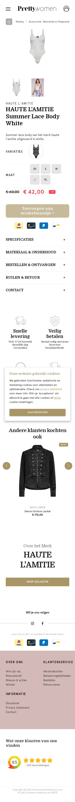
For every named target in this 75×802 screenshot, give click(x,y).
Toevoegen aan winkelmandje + (37, 210)
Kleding (19, 21)
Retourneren (51, 684)
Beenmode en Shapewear (56, 21)
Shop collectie (37, 581)
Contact (14, 290)
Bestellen (49, 680)
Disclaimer (13, 703)
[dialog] (37, 394)
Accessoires (35, 21)
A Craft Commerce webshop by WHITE (38, 792)
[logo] (37, 9)
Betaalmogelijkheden (57, 676)
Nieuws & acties (16, 680)
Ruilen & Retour (23, 277)
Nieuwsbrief (14, 676)
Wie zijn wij (13, 671)
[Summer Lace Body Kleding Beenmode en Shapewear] (37, 46)
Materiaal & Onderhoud (31, 252)
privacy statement (51, 389)
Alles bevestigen (38, 412)
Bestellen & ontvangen (31, 265)
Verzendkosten (53, 671)
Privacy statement (18, 707)
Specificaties (19, 239)
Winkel (10, 684)
